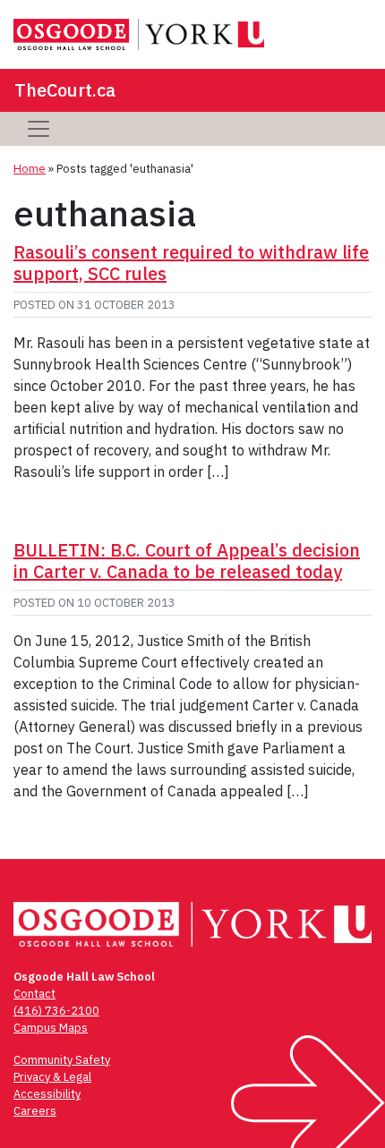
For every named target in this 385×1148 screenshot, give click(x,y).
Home (29, 168)
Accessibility (47, 1093)
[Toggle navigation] (38, 129)
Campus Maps (50, 1027)
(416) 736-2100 (56, 1010)
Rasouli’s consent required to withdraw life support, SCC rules (191, 262)
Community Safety (61, 1059)
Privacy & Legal (52, 1076)
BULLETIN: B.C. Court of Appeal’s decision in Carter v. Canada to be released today (186, 560)
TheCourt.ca (65, 90)
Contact (34, 993)
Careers (34, 1110)
